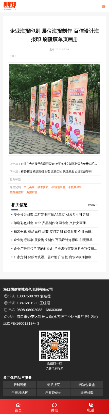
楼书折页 (43, 187)
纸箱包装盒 (58, 187)
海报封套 (32, 192)
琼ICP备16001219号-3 (21, 323)
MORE (91, 205)
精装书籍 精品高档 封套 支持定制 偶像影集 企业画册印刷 (56, 171)
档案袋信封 (17, 192)
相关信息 (19, 205)
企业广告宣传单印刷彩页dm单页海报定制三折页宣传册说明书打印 (59, 164)
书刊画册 (29, 187)
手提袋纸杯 (75, 187)
